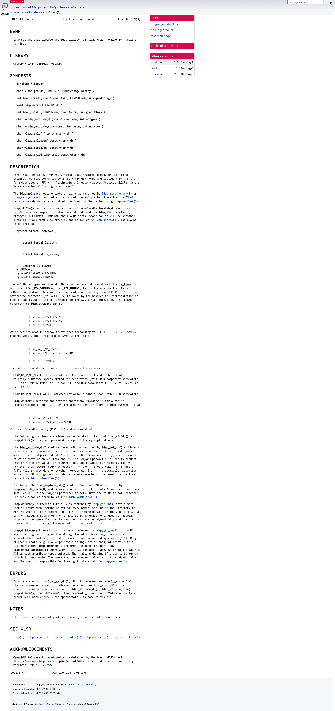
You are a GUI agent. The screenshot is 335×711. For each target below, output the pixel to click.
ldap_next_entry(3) (27, 197)
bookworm (18, 12)
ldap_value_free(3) (45, 478)
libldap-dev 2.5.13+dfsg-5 (81, 684)
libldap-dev (32, 12)
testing (155, 68)
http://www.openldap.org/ (34, 661)
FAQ (53, 7)
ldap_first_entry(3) (117, 193)
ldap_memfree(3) (126, 201)
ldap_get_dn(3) (103, 504)
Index (15, 7)
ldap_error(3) (104, 585)
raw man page (161, 36)
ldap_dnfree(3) (106, 219)
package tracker (162, 30)
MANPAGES (17, 1)
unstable (157, 74)
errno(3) (46, 597)
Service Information (73, 7)
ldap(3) (18, 637)
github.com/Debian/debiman (49, 704)
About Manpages (35, 7)
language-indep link (164, 24)
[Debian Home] (5, 8)
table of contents (164, 46)
